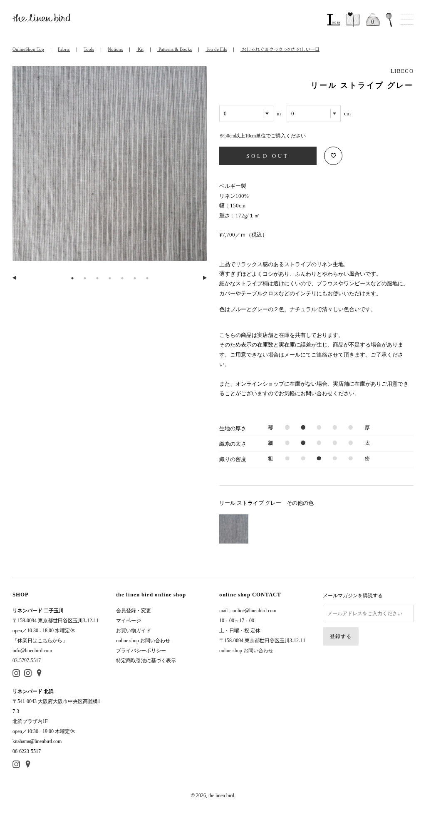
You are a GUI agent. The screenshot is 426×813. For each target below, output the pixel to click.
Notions (115, 49)
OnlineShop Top (28, 49)
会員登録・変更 (133, 610)
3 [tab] (97, 278)
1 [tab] (72, 278)
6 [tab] (135, 278)
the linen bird (221, 795)
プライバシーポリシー (141, 650)
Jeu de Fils (216, 49)
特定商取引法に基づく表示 (146, 660)
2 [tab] (85, 278)
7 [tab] (147, 278)
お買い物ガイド (133, 630)
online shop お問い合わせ (143, 640)
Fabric (64, 49)
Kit (140, 49)
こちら (44, 640)
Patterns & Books (174, 49)
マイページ (128, 620)
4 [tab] (110, 278)
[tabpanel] (109, 168)
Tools (89, 49)
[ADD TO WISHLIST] (333, 156)
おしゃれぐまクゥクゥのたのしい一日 (280, 49)
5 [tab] (122, 278)
